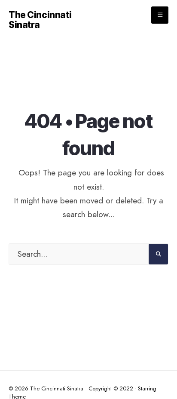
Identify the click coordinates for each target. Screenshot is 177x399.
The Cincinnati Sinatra (40, 19)
